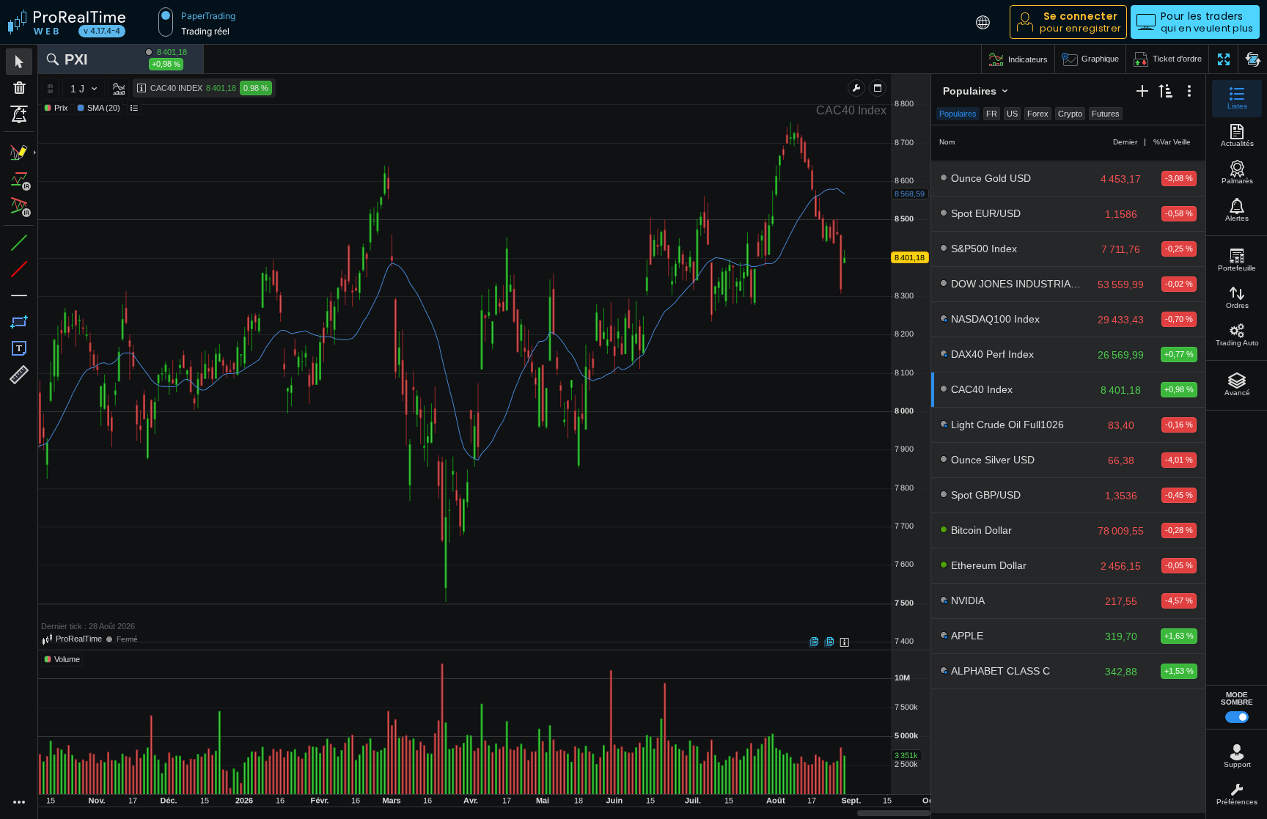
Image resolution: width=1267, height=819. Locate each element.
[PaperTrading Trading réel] (165, 22)
